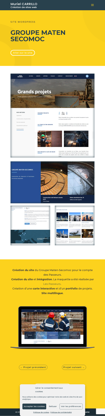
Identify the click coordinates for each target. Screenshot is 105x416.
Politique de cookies (41, 412)
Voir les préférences (71, 406)
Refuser (53, 406)
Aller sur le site (22, 53)
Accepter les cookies (34, 406)
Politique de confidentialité (61, 412)
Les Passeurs (52, 283)
